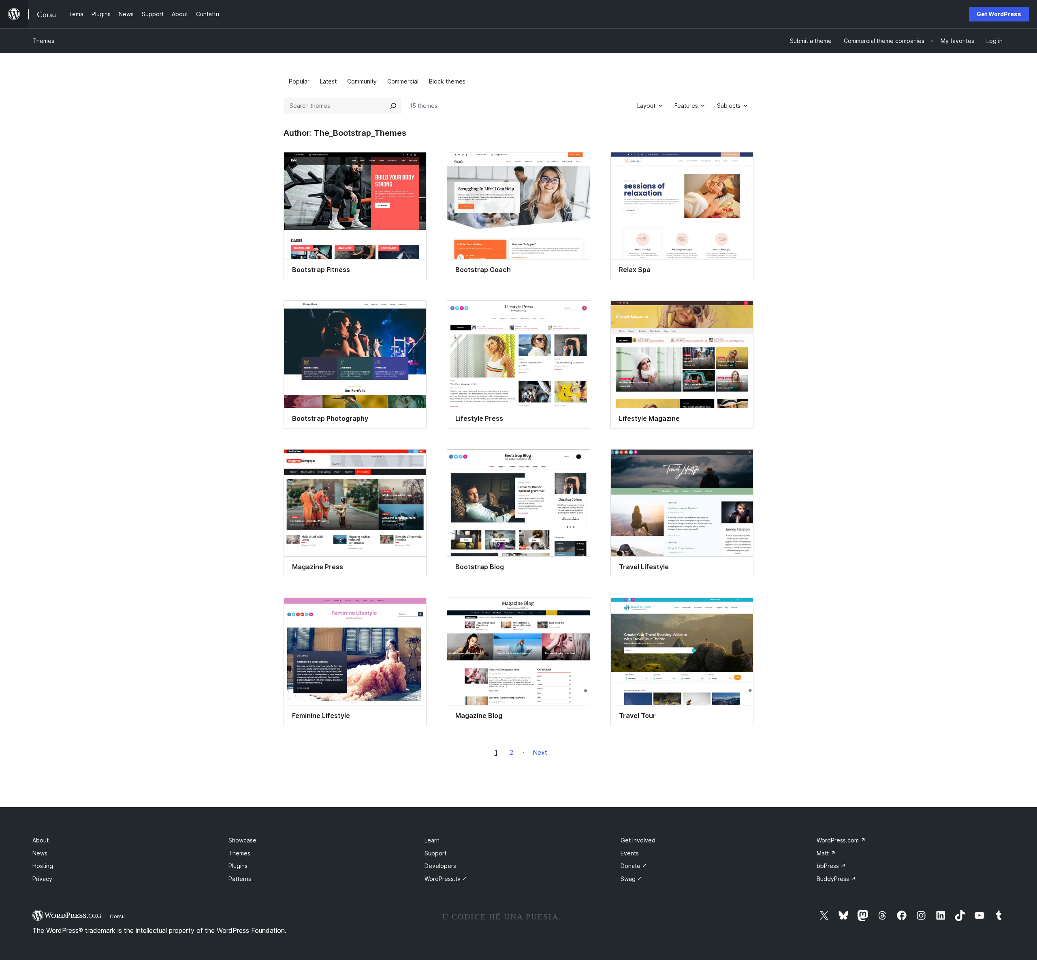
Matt (826, 853)
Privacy (42, 878)
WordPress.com (841, 840)
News (39, 853)
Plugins (238, 865)
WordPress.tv (446, 878)
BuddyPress (836, 878)
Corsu (117, 916)
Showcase (242, 840)
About (40, 840)
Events (630, 853)
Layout (646, 105)
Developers (440, 865)
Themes (43, 40)
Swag (631, 878)
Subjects (728, 105)
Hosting (42, 865)
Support (435, 853)
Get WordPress (999, 14)
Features (686, 105)
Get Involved (638, 840)
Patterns (239, 878)
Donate (634, 865)
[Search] (393, 106)
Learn (432, 840)
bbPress (831, 865)
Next (540, 752)
